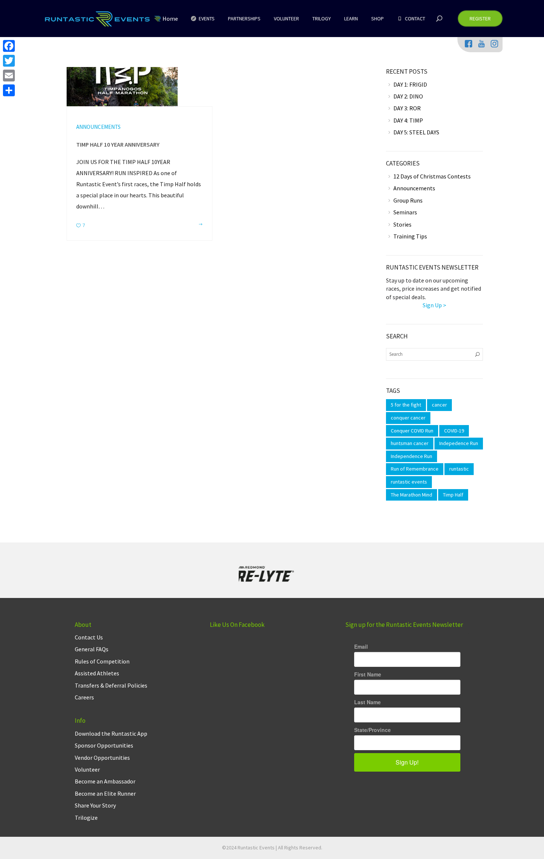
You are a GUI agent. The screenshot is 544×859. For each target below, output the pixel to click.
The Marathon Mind (411, 494)
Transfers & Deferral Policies (111, 685)
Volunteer (87, 769)
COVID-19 (454, 430)
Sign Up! (407, 762)
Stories (402, 224)
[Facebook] (8, 46)
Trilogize (86, 817)
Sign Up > (434, 305)
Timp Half (453, 494)
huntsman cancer (410, 443)
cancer (439, 404)
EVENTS (206, 18)
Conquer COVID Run (412, 430)
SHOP (377, 18)
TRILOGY (321, 18)
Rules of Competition (102, 661)
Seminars (405, 212)
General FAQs (91, 649)
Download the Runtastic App (111, 733)
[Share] (8, 90)
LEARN (351, 18)
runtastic (459, 468)
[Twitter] (8, 60)
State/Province (372, 729)
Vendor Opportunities (102, 757)
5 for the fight (406, 404)
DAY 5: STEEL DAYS (416, 132)
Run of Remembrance (415, 468)
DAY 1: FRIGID (410, 84)
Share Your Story (95, 805)
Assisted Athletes (97, 673)
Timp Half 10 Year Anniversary (117, 144)
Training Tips (410, 236)
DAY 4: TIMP (408, 120)
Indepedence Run (458, 443)
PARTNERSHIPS (244, 18)
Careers (84, 697)
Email (361, 646)
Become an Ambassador (105, 781)
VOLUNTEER (286, 18)
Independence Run (411, 456)
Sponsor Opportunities (104, 745)
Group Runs (408, 200)
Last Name (367, 702)
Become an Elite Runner (105, 793)
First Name (367, 674)
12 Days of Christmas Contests (432, 176)
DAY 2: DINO (408, 96)
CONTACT (414, 18)
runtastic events (409, 481)
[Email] (8, 75)
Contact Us (89, 637)
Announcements (98, 126)
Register (480, 18)
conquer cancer (408, 417)
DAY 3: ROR (407, 108)
